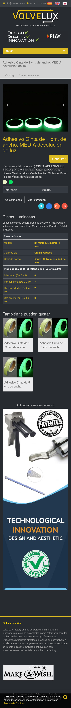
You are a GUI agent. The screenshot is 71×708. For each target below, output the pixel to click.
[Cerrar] (65, 697)
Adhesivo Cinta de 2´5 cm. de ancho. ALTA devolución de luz (52, 349)
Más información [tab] (37, 199)
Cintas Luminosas (29, 75)
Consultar (58, 158)
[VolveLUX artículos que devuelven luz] (35, 15)
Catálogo (10, 75)
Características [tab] (13, 199)
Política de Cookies (14, 703)
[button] (7, 117)
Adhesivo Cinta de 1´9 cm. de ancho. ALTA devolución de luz (17, 349)
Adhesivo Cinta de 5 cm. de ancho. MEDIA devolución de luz (17, 388)
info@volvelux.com (15, 3)
